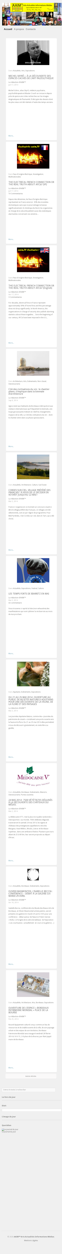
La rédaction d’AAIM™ (17, 82)
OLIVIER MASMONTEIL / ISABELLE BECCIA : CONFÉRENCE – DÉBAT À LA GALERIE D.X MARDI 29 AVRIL (30, 893)
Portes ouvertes (27, 795)
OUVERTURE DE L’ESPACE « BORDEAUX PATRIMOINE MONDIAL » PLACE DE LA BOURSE (28, 1010)
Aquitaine (16, 692)
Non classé (42, 381)
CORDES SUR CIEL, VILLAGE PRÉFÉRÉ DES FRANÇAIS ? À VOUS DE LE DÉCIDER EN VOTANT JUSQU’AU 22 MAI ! (29, 492)
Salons (41, 588)
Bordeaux (25, 792)
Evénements (32, 381)
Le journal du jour (9, 1132)
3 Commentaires (15, 297)
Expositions (30, 71)
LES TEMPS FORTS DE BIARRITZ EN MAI (28, 593)
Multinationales (14, 177)
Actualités (17, 71)
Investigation (38, 174)
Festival (34, 588)
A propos (19, 29)
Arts (23, 71)
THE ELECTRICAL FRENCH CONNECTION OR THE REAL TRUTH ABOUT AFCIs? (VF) (31, 183)
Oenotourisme (14, 384)
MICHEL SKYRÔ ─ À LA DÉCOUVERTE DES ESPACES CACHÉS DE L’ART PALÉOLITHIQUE (31, 77)
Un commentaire (15, 603)
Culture (35, 485)
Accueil (8, 29)
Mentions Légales (31, 1241)
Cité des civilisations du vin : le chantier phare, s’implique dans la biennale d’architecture (28, 391)
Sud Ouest (42, 485)
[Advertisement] (31, 1182)
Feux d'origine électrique (22, 174)
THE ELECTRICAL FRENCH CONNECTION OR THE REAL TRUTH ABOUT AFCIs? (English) (31, 286)
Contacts (31, 29)
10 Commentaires (15, 194)
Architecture (17, 381)
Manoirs (43, 792)
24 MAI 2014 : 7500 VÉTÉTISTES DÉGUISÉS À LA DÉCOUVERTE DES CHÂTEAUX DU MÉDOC (30, 802)
